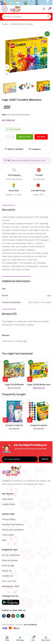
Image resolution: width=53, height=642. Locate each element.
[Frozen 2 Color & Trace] (14, 411)
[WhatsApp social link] (18, 616)
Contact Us (7, 576)
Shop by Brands (9, 560)
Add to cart (25, 137)
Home (5, 24)
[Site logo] (15, 9)
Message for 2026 (10, 586)
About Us (6, 570)
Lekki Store (7, 499)
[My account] (43, 9)
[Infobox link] (38, 189)
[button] (5, 379)
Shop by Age (8, 565)
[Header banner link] (26, 2)
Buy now (41, 137)
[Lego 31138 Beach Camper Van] (14, 370)
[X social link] (8, 616)
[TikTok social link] (22, 616)
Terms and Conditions (13, 529)
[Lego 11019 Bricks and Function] (38, 370)
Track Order (8, 535)
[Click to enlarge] (7, 74)
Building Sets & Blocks (22, 24)
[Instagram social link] (13, 616)
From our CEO (9, 581)
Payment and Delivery (13, 524)
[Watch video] (7, 67)
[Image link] (11, 471)
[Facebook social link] (4, 616)
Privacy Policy (8, 519)
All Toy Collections (11, 555)
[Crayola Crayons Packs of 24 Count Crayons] (38, 411)
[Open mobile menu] (5, 9)
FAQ (4, 540)
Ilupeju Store (8, 504)
